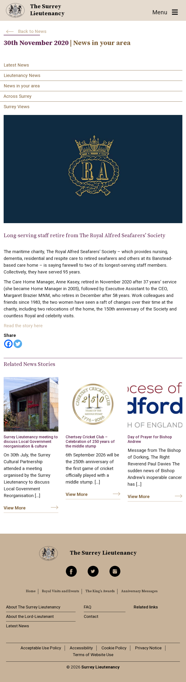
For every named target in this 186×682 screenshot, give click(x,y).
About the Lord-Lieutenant (30, 616)
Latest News (16, 65)
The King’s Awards (100, 591)
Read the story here (23, 325)
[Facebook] (8, 344)
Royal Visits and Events (60, 591)
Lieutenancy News (22, 75)
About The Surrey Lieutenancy (33, 607)
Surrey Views (17, 106)
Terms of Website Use (93, 654)
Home (31, 591)
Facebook (71, 571)
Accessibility (81, 647)
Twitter (93, 571)
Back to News (32, 31)
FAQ (87, 607)
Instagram (114, 571)
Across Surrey (17, 96)
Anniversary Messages (139, 591)
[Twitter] (18, 344)
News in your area (22, 86)
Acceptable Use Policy (41, 647)
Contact (91, 616)
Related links (146, 607)
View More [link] (15, 508)
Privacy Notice (148, 647)
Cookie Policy (113, 647)
